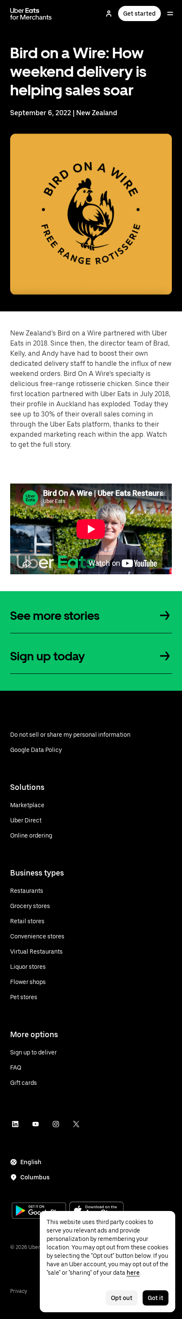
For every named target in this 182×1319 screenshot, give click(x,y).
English (30, 1162)
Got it (155, 1298)
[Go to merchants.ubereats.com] (31, 13)
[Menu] (170, 13)
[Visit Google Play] (39, 1211)
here (133, 1272)
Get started (139, 13)
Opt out (121, 1298)
